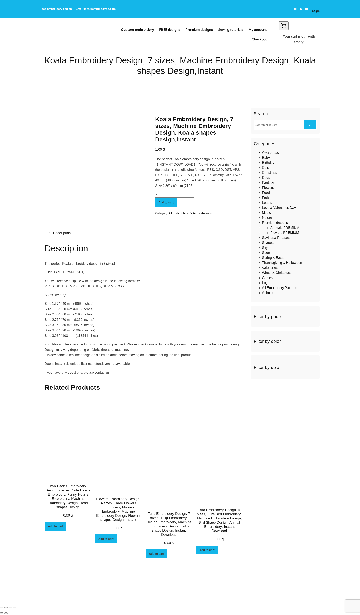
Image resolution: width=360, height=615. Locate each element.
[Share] (6, 607)
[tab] (148, 233)
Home (101, 82)
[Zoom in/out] (14, 607)
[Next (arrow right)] (6, 613)
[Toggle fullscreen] (10, 607)
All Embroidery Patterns (122, 82)
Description (62, 233)
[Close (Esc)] (1, 607)
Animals (206, 213)
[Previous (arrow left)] (1, 613)
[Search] (310, 124)
